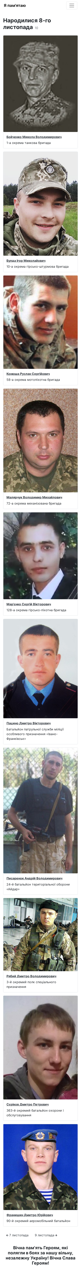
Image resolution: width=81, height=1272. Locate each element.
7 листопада (19, 1235)
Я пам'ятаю (15, 5)
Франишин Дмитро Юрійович (29, 1215)
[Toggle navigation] (71, 5)
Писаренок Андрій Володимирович (34, 878)
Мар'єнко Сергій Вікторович (28, 604)
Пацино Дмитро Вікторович (28, 723)
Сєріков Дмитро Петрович (27, 1104)
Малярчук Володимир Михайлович (34, 497)
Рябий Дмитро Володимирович (31, 976)
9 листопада (44, 1235)
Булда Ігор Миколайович (25, 261)
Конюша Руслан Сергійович (28, 374)
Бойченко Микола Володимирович (34, 137)
